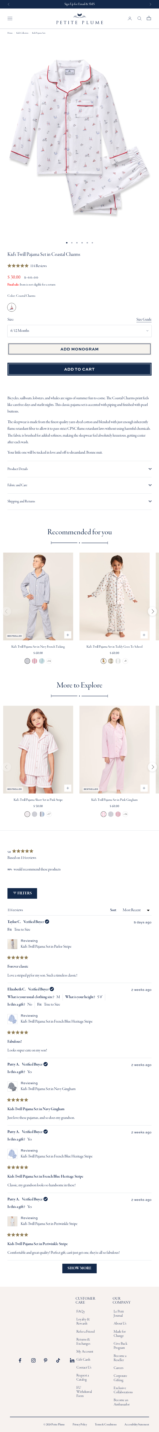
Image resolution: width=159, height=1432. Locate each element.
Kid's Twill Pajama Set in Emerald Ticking (41, 661)
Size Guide (144, 319)
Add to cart (79, 369)
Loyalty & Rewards (83, 1321)
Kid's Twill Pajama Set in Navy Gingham (48, 1089)
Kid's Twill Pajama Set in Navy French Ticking (38, 647)
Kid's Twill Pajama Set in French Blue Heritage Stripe (57, 1021)
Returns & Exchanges (83, 1341)
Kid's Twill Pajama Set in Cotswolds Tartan (110, 661)
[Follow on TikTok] (59, 1360)
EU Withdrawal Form (84, 1392)
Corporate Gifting (120, 1377)
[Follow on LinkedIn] (72, 1360)
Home (10, 33)
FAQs (80, 1311)
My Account (84, 1351)
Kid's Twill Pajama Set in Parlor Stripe (46, 946)
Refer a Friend (85, 1331)
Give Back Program (120, 1345)
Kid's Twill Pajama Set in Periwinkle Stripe (49, 1224)
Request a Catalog (82, 1377)
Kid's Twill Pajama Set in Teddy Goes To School (114, 647)
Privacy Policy (80, 1424)
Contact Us (83, 1367)
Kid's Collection (22, 33)
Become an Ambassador (122, 1402)
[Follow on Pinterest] (47, 1360)
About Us (120, 1323)
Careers (119, 1368)
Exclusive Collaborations (123, 1390)
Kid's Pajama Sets (38, 33)
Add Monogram (79, 349)
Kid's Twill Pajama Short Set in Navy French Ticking (34, 814)
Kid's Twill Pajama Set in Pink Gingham (114, 800)
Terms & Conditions (106, 1424)
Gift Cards (83, 1359)
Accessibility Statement (136, 1424)
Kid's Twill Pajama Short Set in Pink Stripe (38, 800)
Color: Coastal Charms (21, 296)
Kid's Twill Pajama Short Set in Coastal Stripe (41, 814)
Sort (113, 910)
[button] (27, 266)
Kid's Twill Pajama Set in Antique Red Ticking (34, 661)
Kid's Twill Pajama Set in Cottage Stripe (118, 661)
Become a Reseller (120, 1358)
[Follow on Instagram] (34, 1360)
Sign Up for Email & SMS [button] (79, 4)
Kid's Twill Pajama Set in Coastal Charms (11, 307)
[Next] (152, 611)
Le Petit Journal (119, 1313)
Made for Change (120, 1333)
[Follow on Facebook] (22, 1360)
